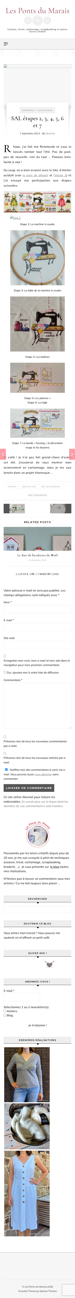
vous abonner (43, 774)
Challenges (45, 110)
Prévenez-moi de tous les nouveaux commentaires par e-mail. (35, 744)
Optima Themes (48, 1291)
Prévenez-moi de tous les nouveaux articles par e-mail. (35, 760)
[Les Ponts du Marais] (37, 16)
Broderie (28, 110)
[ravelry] (38, 966)
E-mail (9, 620)
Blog (9, 1015)
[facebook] (7, 966)
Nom (8, 602)
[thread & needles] (49, 966)
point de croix (29, 486)
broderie (12, 486)
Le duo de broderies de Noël (37, 555)
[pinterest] (17, 966)
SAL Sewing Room (50, 486)
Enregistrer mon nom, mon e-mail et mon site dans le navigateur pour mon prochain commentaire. (37, 663)
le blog (54, 867)
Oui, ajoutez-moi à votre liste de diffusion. (32, 672)
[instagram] (28, 966)
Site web (9, 638)
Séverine (50, 133)
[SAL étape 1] (63, 508)
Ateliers (11, 1011)
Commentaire (13, 680)
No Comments (37, 495)
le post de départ (35, 175)
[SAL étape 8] (12, 508)
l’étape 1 (60, 175)
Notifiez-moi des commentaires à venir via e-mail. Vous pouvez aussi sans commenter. (35, 774)
